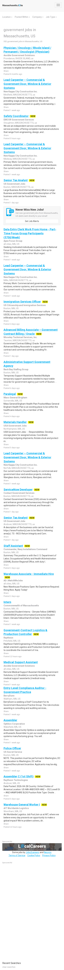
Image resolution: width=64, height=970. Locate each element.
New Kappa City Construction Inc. (21, 91)
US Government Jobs (14, 184)
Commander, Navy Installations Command (25, 549)
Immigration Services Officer (22, 301)
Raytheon (8, 637)
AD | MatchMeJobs (13, 580)
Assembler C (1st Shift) (19, 776)
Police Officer (12, 748)
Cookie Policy (33, 855)
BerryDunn (9, 695)
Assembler (10, 720)
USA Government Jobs (15, 425)
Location (6, 17)
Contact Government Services (19, 493)
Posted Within (22, 17)
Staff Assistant (13, 545)
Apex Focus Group (13, 241)
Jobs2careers (32, 852)
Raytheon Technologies (16, 780)
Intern (7, 602)
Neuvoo (47, 852)
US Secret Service (13, 752)
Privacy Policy (49, 855)
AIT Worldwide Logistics (16, 808)
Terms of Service (17, 855)
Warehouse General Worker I (22, 804)
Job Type (50, 17)
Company (37, 17)
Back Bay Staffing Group (16, 369)
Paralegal (10, 394)
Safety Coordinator (16, 116)
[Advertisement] (25, 911)
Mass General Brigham (15, 397)
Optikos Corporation (14, 724)
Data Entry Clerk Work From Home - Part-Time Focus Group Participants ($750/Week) (30, 233)
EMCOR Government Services (19, 119)
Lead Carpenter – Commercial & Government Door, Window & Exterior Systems (27, 83)
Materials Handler (15, 422)
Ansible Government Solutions (19, 55)
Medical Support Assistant (21, 662)
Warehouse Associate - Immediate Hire (29, 574)
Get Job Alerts (32, 221)
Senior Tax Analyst (16, 180)
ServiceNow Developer (18, 489)
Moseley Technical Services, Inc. (20, 337)
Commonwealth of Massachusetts (21, 605)
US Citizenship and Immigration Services (25, 305)
